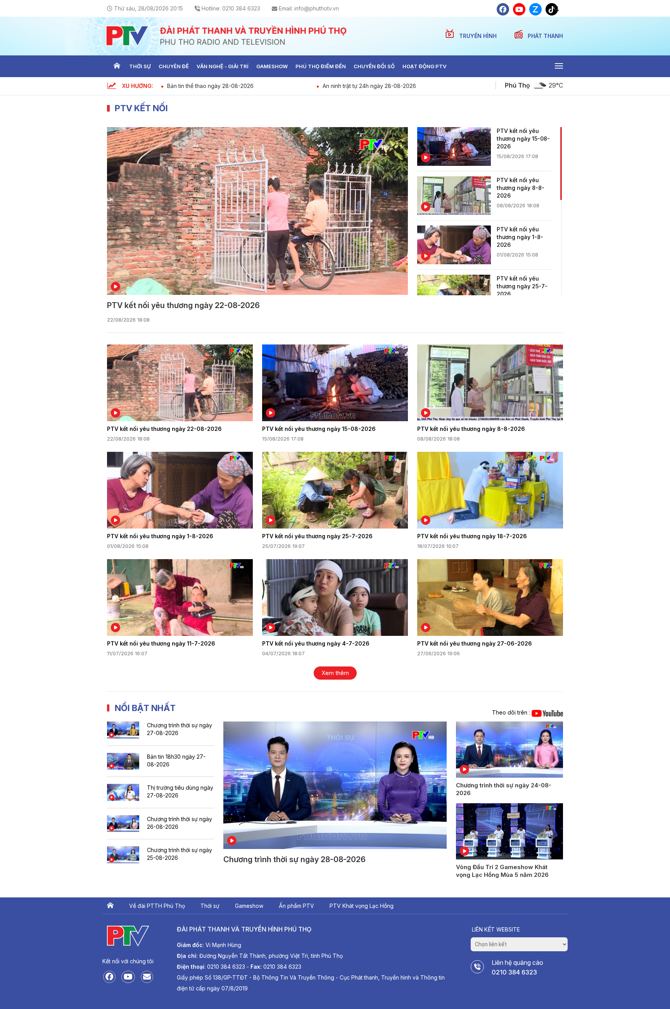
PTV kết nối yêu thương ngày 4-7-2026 (316, 643)
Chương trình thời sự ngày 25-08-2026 (179, 854)
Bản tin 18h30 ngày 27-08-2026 (176, 760)
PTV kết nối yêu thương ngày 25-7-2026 (522, 286)
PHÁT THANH (545, 36)
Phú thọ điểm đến (320, 66)
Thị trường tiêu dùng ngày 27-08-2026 (180, 791)
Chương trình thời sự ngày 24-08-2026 (503, 789)
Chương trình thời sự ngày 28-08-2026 (294, 859)
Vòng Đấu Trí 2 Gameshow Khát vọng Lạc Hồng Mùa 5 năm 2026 (502, 870)
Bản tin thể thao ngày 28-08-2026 (210, 86)
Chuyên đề (174, 66)
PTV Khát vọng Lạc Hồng (362, 905)
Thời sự (140, 66)
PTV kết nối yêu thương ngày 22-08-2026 (183, 305)
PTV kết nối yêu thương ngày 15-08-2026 (523, 138)
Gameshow (272, 66)
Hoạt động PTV (424, 66)
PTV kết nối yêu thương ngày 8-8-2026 (520, 188)
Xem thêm (335, 673)
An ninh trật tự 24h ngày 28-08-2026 (369, 86)
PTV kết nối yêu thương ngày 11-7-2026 (161, 643)
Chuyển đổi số (374, 66)
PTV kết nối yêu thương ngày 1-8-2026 (520, 237)
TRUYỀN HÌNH (478, 36)
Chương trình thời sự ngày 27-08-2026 (179, 729)
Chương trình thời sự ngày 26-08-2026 (179, 823)
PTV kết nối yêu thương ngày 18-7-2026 (472, 536)
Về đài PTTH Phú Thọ (157, 905)
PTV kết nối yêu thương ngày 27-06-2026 (474, 643)
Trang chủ (116, 66)
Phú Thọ (517, 85)
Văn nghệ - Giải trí (223, 66)
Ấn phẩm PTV (296, 905)
